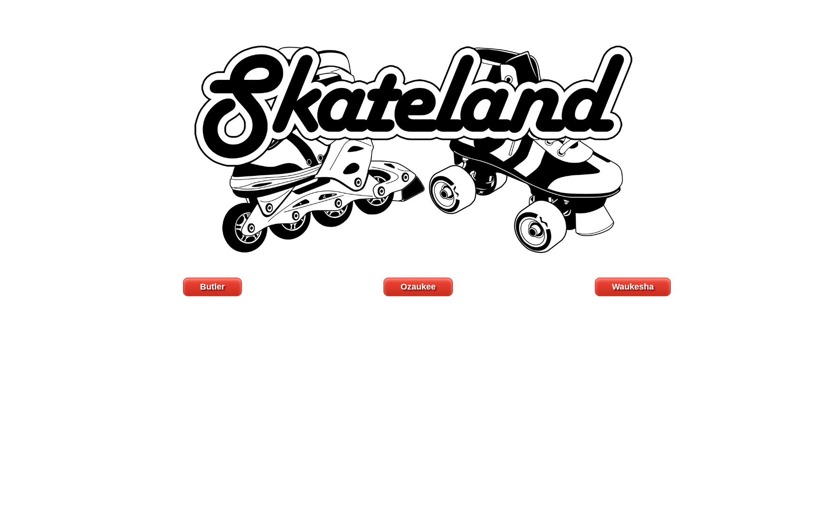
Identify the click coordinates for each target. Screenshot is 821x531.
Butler (212, 286)
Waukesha (633, 286)
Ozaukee (418, 286)
